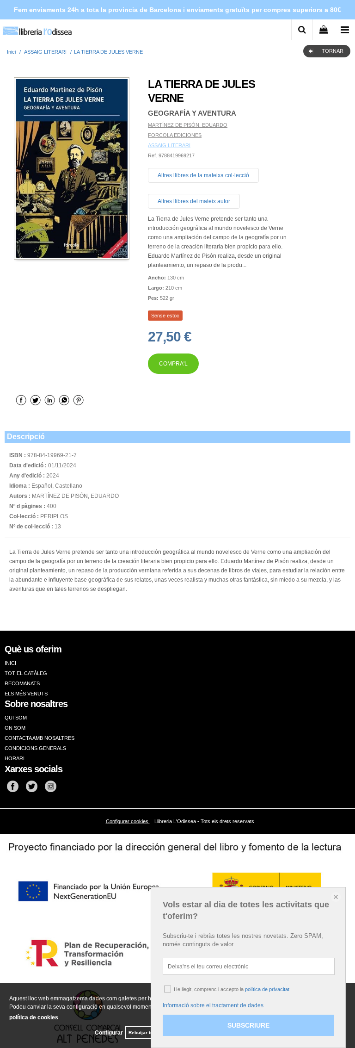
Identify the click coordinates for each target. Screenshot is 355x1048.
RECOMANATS (22, 683)
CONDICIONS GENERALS (35, 748)
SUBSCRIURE (248, 1025)
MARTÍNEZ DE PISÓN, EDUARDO (187, 125)
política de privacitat (267, 989)
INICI (10, 663)
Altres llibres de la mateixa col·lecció (203, 175)
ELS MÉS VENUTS (26, 693)
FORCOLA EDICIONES (175, 135)
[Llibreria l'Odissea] (37, 27)
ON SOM (15, 728)
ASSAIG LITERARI (169, 145)
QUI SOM (16, 717)
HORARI (14, 758)
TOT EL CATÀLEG (26, 673)
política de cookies (33, 1017)
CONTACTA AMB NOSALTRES (39, 738)
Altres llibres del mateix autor (194, 201)
